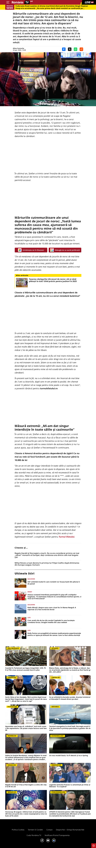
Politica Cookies (18, 830)
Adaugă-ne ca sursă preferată (67, 250)
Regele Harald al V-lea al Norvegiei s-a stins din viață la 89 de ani (25, 786)
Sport (30, 592)
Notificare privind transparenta (57, 835)
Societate (31, 579)
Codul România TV (34, 835)
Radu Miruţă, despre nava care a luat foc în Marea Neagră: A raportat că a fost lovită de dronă (52, 609)
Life (29, 618)
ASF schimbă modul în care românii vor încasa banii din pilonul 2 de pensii (54, 583)
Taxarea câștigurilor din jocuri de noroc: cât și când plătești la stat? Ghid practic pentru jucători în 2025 (53, 280)
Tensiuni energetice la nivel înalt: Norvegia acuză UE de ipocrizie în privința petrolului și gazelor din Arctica (70, 728)
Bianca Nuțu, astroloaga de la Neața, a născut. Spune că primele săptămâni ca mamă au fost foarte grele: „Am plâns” (70, 670)
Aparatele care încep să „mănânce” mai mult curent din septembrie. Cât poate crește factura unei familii (26, 728)
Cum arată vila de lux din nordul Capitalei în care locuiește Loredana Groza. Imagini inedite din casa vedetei (51, 621)
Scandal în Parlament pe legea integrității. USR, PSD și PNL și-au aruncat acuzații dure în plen (25, 669)
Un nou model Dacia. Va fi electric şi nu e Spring (68, 756)
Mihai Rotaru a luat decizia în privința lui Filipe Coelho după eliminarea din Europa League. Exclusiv (47, 564)
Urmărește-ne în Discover (33, 250)
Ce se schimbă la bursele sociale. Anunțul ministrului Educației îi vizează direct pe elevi (69, 698)
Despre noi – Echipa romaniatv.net (70, 830)
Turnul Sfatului (66, 536)
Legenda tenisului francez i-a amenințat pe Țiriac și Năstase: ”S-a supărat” (69, 786)
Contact (49, 830)
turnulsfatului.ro (49, 388)
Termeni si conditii (35, 830)
